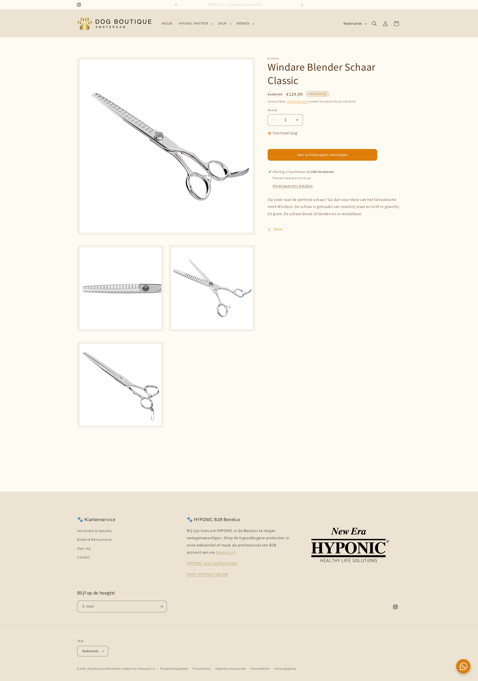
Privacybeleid (201, 668)
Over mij (83, 548)
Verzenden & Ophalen (94, 531)
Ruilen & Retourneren (94, 539)
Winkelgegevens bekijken (293, 186)
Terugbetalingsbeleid (174, 668)
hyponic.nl (225, 552)
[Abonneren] (161, 606)
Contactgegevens (285, 668)
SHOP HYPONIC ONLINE (207, 574)
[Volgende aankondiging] (302, 4)
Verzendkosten (297, 101)
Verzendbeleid (260, 668)
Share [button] (278, 229)
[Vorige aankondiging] (176, 4)
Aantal (272, 110)
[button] (195, 23)
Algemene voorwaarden (230, 668)
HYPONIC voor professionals (212, 563)
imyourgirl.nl (146, 668)
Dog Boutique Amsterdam (104, 668)
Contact (83, 557)
